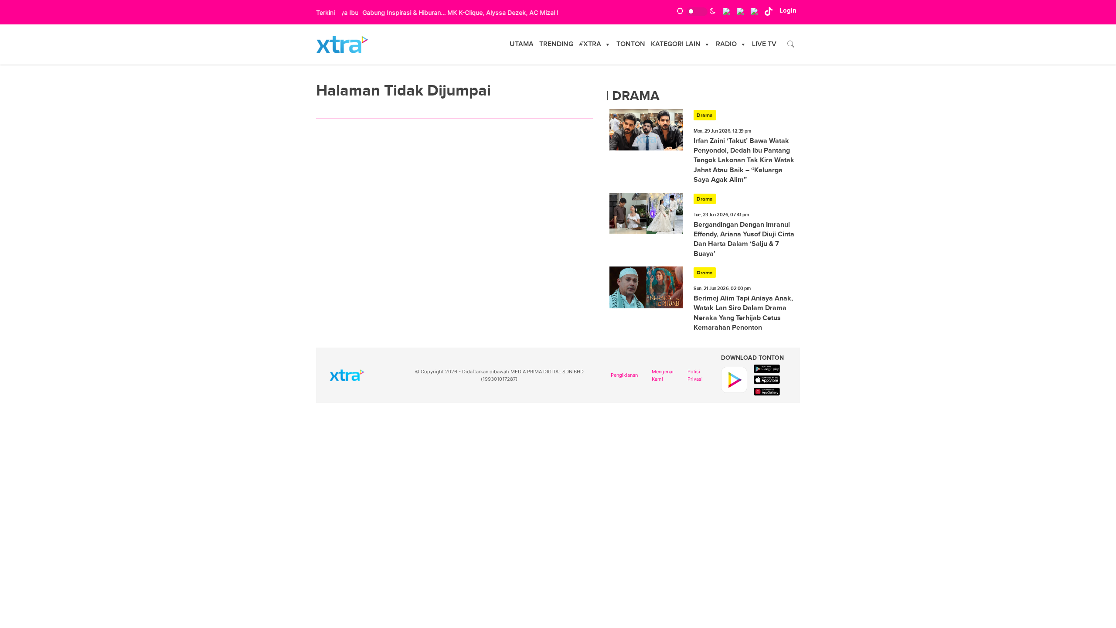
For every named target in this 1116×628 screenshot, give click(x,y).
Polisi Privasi (695, 375)
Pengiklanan (624, 375)
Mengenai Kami (663, 375)
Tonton (630, 44)
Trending (556, 44)
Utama (522, 44)
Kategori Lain (676, 44)
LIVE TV (764, 44)
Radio (726, 44)
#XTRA (590, 44)
